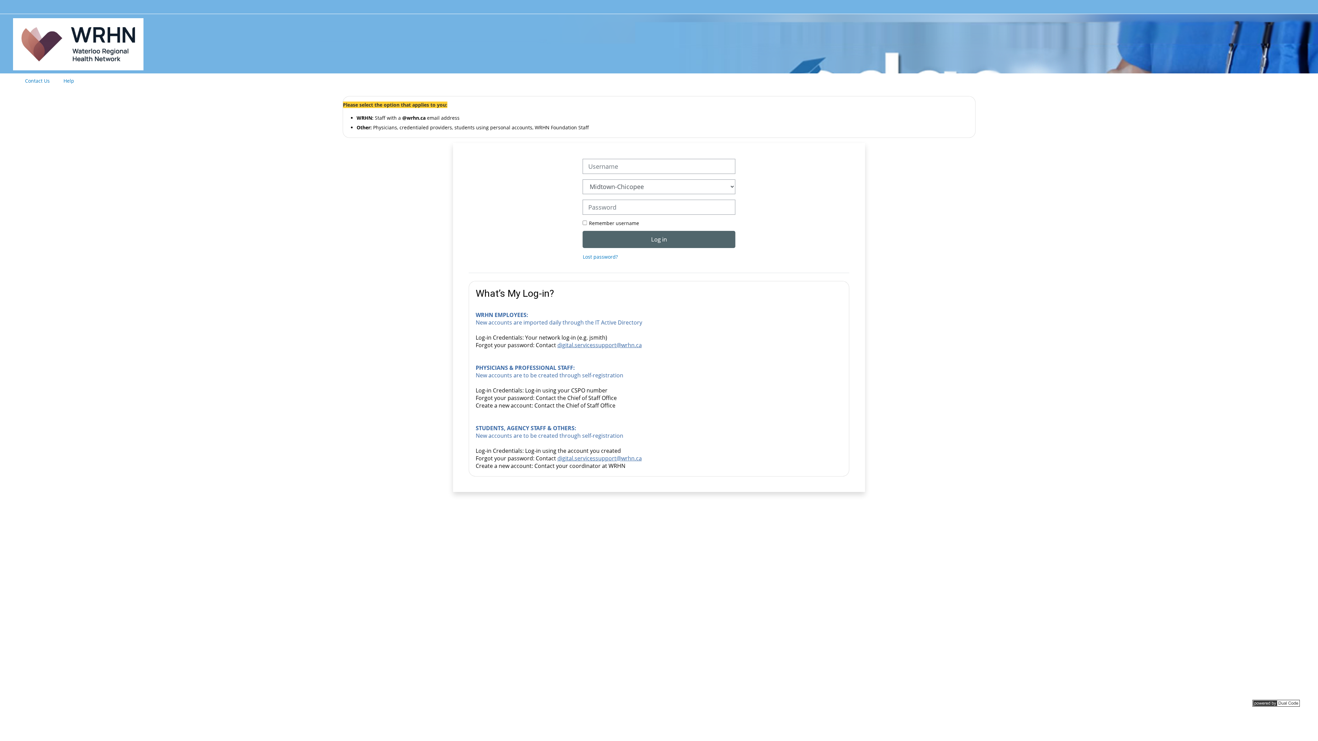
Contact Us (37, 81)
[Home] (78, 43)
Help (68, 81)
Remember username (614, 223)
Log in (659, 239)
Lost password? (600, 257)
